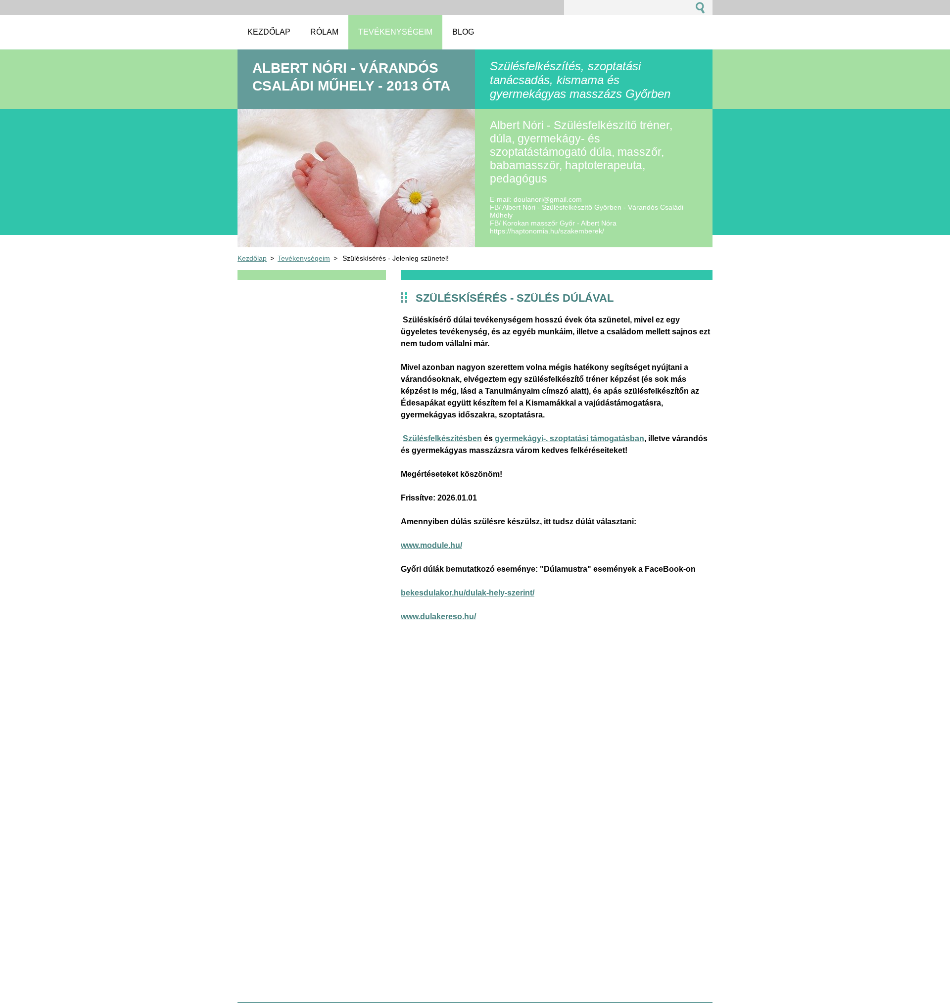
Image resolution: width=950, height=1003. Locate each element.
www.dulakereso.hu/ (438, 616)
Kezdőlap (252, 258)
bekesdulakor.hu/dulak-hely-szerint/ (467, 593)
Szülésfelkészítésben (442, 438)
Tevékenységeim (304, 258)
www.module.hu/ (431, 545)
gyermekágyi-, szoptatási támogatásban (568, 438)
